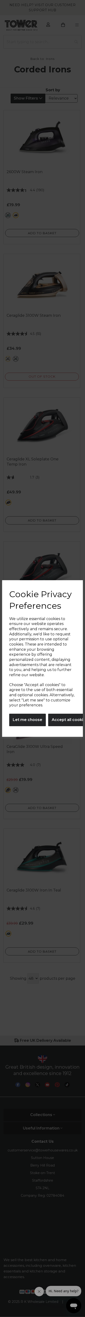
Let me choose (27, 719)
